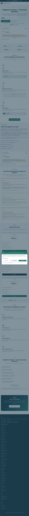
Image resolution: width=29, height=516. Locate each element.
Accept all (22, 260)
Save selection (14, 260)
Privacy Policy (10, 262)
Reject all (6, 260)
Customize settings (5, 258)
